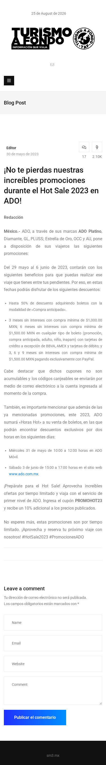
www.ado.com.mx (23, 474)
